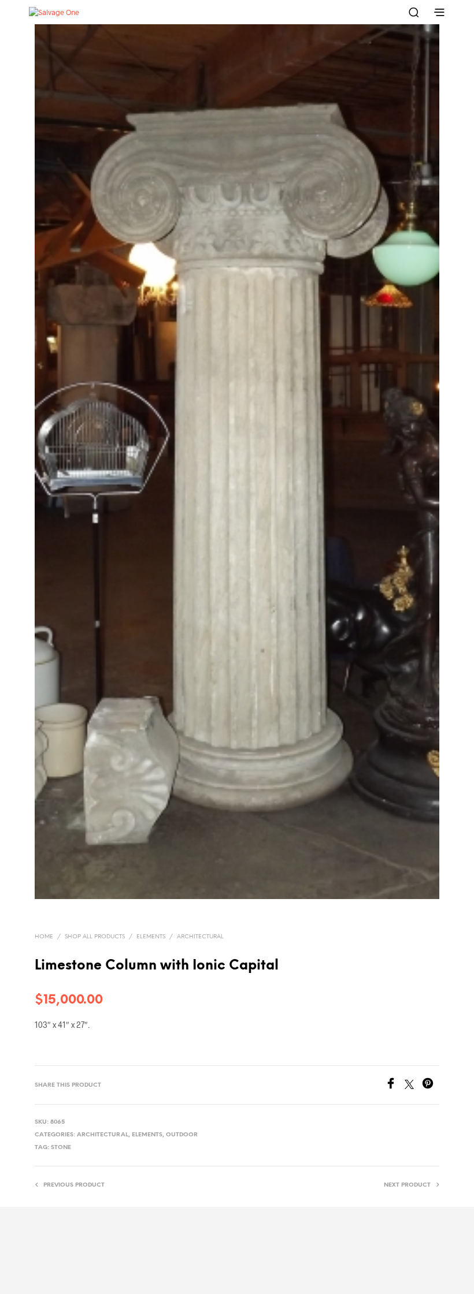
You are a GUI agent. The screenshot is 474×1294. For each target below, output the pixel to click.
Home (44, 937)
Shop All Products (95, 937)
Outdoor (182, 1135)
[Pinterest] (430, 1085)
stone (61, 1147)
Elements (150, 937)
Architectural (200, 937)
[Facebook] (395, 1085)
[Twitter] (413, 1085)
